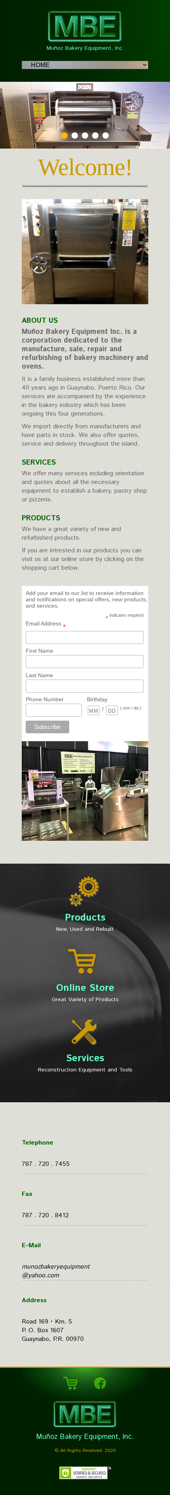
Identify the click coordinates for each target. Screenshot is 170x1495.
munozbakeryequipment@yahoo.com (56, 1271)
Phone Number (45, 699)
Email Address (46, 625)
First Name (39, 651)
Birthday (97, 699)
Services (39, 463)
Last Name (39, 675)
